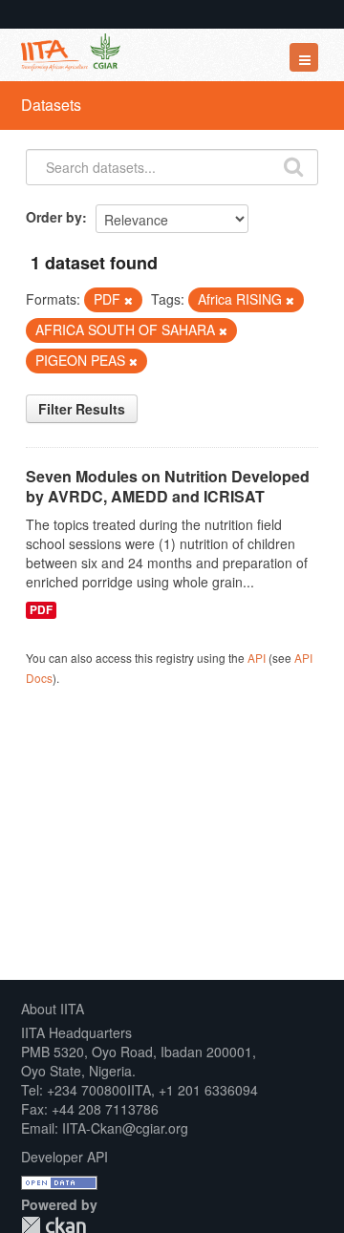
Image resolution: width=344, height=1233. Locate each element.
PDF (41, 610)
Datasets (51, 105)
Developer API (64, 1156)
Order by (54, 216)
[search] (293, 165)
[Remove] (128, 300)
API (256, 657)
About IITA (52, 1008)
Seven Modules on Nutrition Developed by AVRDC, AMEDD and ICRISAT (168, 486)
